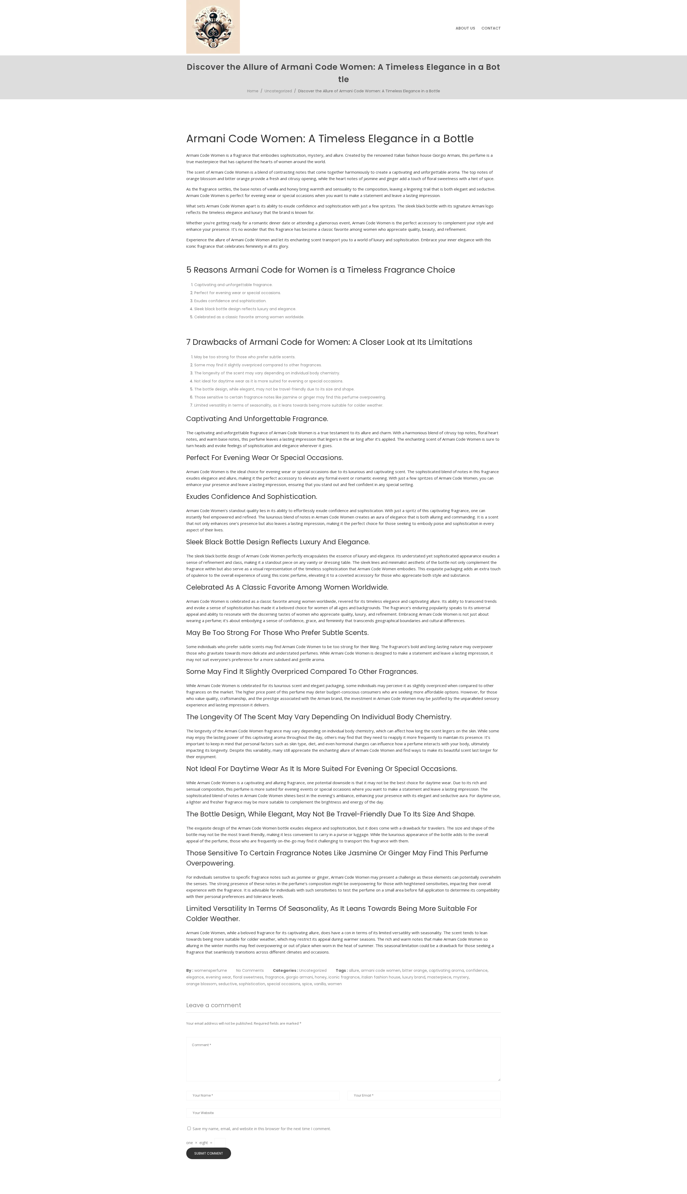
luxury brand (413, 977)
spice (307, 984)
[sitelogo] (213, 52)
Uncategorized (278, 91)
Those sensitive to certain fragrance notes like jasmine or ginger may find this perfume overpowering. (290, 397)
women (335, 984)
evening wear (218, 977)
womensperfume (210, 970)
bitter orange (414, 970)
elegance (195, 977)
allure (354, 970)
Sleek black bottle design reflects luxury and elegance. (245, 309)
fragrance (274, 977)
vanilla (320, 984)
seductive (227, 984)
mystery (461, 977)
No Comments (250, 970)
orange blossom (201, 984)
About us (465, 28)
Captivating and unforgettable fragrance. (233, 284)
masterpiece (439, 977)
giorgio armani (299, 977)
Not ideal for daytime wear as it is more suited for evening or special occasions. (268, 381)
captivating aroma (446, 970)
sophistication (252, 984)
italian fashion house (380, 977)
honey (321, 977)
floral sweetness (248, 977)
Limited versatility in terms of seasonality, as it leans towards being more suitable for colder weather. (288, 405)
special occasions (283, 984)
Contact (491, 28)
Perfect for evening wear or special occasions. (237, 292)
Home (252, 91)
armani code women (380, 970)
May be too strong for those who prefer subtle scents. (244, 357)
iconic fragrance (344, 977)
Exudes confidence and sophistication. (230, 301)
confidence (477, 970)
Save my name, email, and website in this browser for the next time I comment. (262, 1128)
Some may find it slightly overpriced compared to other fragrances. (258, 365)
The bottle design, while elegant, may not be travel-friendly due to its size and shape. (274, 389)
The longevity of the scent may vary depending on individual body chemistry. (267, 373)
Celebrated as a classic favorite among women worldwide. (249, 317)
